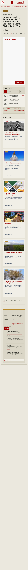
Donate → (5, 301)
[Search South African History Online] (12, 2)
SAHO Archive (7, 6)
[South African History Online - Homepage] (2, 2)
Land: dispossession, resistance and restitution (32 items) (17, 323)
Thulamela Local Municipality (10, 194)
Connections (6, 33)
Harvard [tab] (9, 91)
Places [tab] (7, 328)
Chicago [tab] (22, 91)
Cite (15, 33)
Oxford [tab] (14, 91)
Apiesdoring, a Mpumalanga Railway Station (13, 282)
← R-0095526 (5, 305)
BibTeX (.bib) (10, 108)
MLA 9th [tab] (17, 91)
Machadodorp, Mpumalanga (13, 252)
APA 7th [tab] (5, 91)
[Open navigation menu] (25, 2)
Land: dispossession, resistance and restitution (12, 133)
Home (2, 6)
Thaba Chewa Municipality (13, 163)
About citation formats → (19, 110)
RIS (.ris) (17, 108)
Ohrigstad (8, 223)
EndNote (5, 110)
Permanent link (24, 33)
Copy (23, 95)
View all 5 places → (8, 360)
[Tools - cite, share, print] (15, 2)
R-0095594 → (12, 305)
